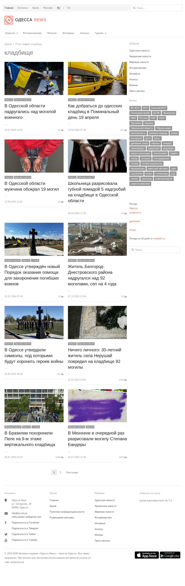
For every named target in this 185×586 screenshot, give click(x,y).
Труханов (136, 123)
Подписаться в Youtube (24, 540)
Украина (149, 123)
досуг (157, 138)
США (162, 118)
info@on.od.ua (19, 513)
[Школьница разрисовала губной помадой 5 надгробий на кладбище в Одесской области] (97, 141)
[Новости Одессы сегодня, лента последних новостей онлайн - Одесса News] (25, 20)
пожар (134, 158)
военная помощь (158, 133)
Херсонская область (142, 128)
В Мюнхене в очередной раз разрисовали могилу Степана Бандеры (97, 439)
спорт (149, 173)
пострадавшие (161, 158)
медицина (168, 148)
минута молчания (140, 153)
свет (173, 168)
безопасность (138, 133)
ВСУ (145, 108)
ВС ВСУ (135, 108)
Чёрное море (164, 128)
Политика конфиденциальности (67, 511)
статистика (161, 173)
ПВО (133, 118)
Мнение (52, 33)
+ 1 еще (35, 260)
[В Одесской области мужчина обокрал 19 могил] (34, 141)
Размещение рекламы (62, 517)
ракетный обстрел (158, 168)
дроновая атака (139, 143)
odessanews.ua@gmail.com (26, 516)
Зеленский (169, 113)
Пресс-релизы (137, 91)
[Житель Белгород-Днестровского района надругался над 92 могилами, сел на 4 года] (97, 224)
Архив (53, 506)
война (174, 133)
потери (134, 163)
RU (58, 7)
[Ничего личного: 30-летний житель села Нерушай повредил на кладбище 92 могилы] (97, 308)
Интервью (68, 33)
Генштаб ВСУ (158, 108)
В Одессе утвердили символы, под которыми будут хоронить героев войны (34, 355)
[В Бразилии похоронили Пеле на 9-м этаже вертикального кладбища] (34, 391)
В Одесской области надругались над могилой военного (30, 111)
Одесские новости (23, 100)
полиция (145, 158)
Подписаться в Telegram (25, 528)
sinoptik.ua (159, 238)
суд (173, 173)
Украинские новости (140, 56)
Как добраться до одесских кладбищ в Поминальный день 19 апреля (95, 111)
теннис (134, 178)
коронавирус (138, 148)
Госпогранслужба (140, 113)
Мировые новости (13, 427)
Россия (143, 118)
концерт (167, 143)
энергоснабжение (140, 183)
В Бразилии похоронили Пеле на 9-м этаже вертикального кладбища (30, 439)
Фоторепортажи (32, 33)
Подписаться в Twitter (24, 534)
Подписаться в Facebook (25, 522)
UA (68, 7)
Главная (54, 500)
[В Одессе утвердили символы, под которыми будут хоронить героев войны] (34, 308)
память (174, 153)
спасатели (136, 173)
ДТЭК (156, 113)
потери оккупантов (152, 163)
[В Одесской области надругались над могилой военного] (34, 64)
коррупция (153, 148)
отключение (160, 153)
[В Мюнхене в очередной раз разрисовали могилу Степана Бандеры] (97, 391)
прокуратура (137, 168)
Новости (10, 33)
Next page (72, 472)
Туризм (99, 33)
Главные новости (12, 260)
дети (147, 138)
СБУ (153, 118)
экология (147, 178)
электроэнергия (163, 178)
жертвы (155, 143)
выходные (136, 138)
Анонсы (84, 33)
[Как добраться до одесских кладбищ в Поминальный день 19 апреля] (97, 64)
